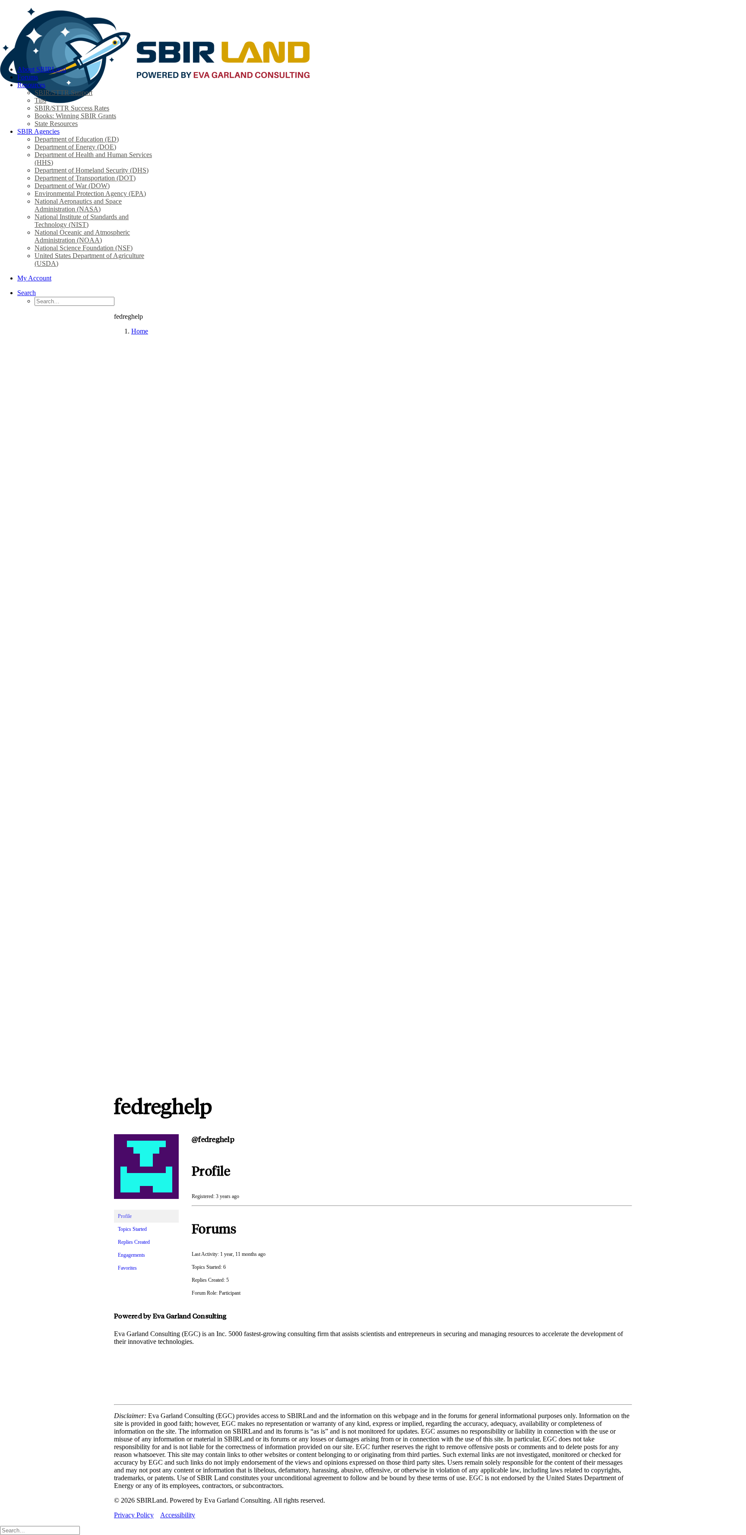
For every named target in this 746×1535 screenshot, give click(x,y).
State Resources (56, 123)
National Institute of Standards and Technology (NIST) (82, 220)
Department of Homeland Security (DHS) (92, 170)
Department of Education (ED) (77, 139)
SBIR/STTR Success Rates (72, 108)
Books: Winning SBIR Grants (75, 116)
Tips (40, 100)
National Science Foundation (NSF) (84, 248)
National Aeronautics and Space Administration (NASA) (78, 205)
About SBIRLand (41, 69)
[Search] (40, 1530)
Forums (27, 77)
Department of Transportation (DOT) (85, 178)
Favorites (127, 1268)
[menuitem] (381, 69)
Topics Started (132, 1229)
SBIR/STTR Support (63, 92)
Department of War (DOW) (72, 185)
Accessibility (177, 1515)
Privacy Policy (134, 1515)
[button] (26, 292)
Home (139, 331)
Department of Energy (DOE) (75, 147)
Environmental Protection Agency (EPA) (90, 193)
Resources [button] (31, 84)
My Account (34, 278)
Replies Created (134, 1242)
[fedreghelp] (146, 1206)
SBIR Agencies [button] (38, 131)
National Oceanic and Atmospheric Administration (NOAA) (82, 236)
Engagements (131, 1255)
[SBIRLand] (373, 29)
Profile (125, 1216)
